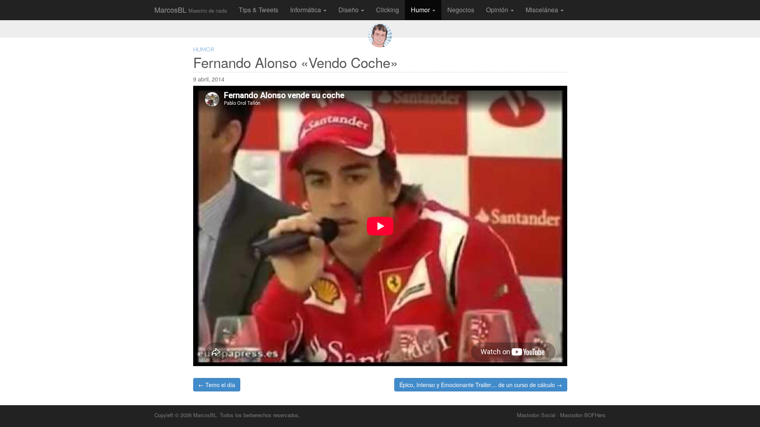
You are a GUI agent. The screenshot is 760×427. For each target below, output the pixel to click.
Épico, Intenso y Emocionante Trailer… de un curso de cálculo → (480, 385)
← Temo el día (216, 385)
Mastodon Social (536, 415)
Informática (306, 9)
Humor (421, 9)
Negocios (460, 9)
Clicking (387, 9)
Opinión (498, 9)
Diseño (349, 9)
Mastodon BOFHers (583, 415)
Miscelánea (543, 9)
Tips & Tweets (258, 9)
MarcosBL (190, 9)
